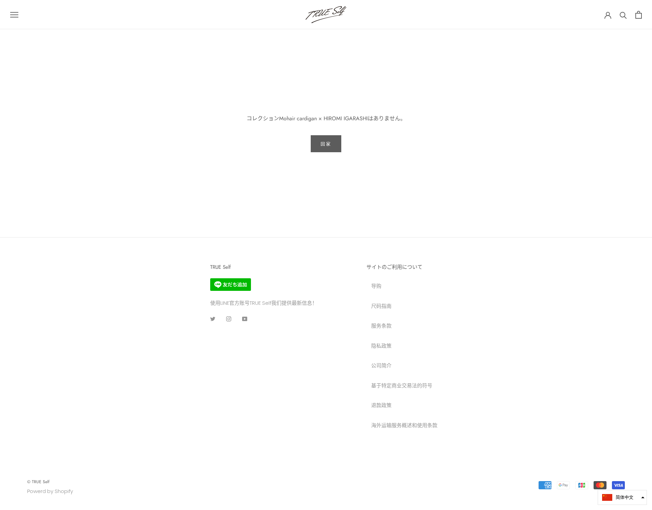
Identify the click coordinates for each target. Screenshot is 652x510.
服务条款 (381, 325)
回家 (326, 144)
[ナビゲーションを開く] (14, 14)
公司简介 (381, 365)
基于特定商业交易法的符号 (401, 385)
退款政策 (381, 405)
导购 (376, 285)
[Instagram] (228, 318)
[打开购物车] (638, 15)
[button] (622, 497)
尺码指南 (381, 306)
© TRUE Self (38, 482)
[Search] (623, 14)
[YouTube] (244, 318)
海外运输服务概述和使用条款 (404, 425)
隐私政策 (381, 345)
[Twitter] (212, 318)
